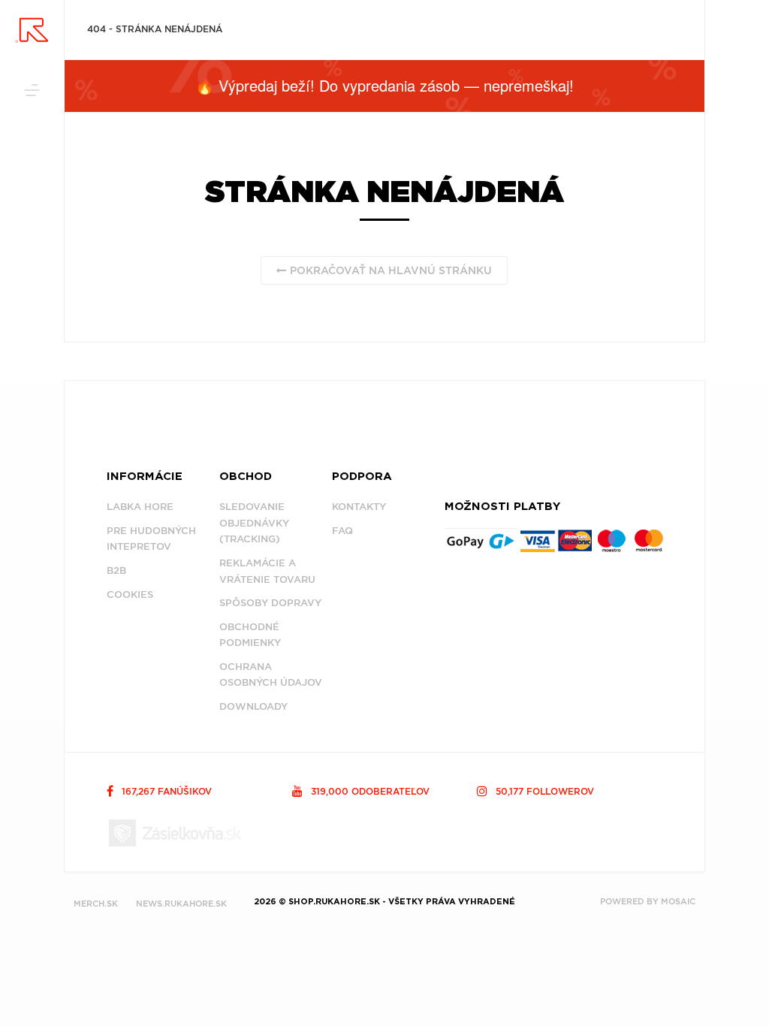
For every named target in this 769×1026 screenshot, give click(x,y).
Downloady (253, 706)
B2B (116, 570)
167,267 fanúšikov (165, 791)
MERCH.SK (96, 903)
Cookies (130, 594)
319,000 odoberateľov (369, 791)
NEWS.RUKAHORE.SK (181, 903)
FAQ (342, 530)
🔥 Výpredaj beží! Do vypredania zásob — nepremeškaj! (384, 85)
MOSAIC (678, 901)
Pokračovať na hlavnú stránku (389, 270)
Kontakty (359, 506)
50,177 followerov (543, 791)
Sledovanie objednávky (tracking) (254, 523)
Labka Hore (140, 506)
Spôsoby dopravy (270, 602)
